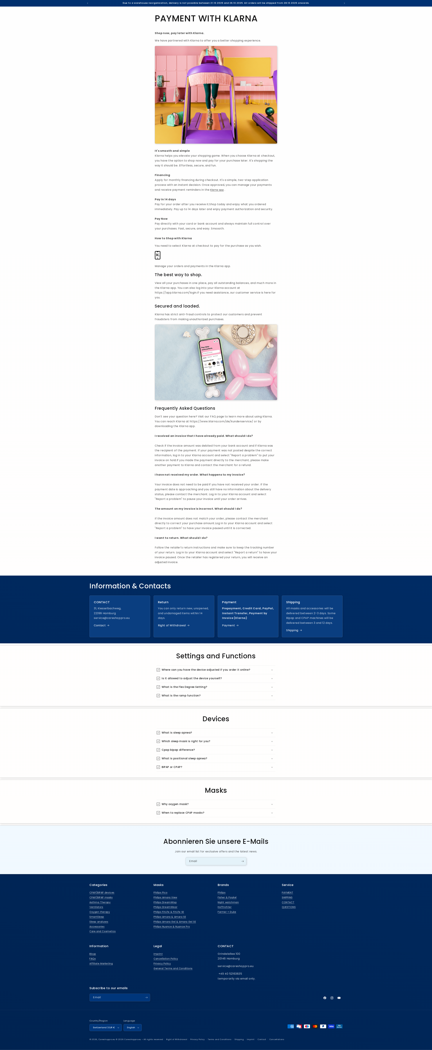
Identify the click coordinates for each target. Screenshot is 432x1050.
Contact (100, 625)
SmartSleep (96, 917)
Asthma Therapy (100, 902)
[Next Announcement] (344, 3)
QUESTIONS (289, 907)
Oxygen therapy (99, 912)
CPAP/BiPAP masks (101, 897)
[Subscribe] (242, 861)
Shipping (292, 630)
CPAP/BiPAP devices (101, 892)
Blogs (92, 953)
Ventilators (96, 907)
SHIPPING (287, 897)
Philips (221, 892)
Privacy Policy (162, 963)
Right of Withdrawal (172, 625)
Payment (228, 625)
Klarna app (217, 190)
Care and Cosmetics (102, 931)
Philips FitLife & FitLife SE (169, 912)
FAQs (92, 958)
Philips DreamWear (165, 907)
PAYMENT (287, 892)
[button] (216, 670)
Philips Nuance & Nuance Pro (172, 926)
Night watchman (228, 902)
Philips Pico (160, 892)
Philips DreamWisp (165, 902)
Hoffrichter (225, 907)
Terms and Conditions (219, 1039)
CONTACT (288, 902)
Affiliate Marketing (101, 963)
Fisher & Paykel (227, 897)
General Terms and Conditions (173, 968)
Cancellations (276, 1039)
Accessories (97, 926)
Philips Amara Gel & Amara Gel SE (175, 922)
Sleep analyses (98, 922)
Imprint (158, 953)
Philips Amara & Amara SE (170, 917)
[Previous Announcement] (87, 3)
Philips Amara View (165, 897)
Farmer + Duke (227, 912)
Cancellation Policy (166, 958)
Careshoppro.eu (106, 1039)
